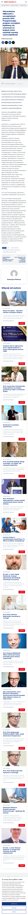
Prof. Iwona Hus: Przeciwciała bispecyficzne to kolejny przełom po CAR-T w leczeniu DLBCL (14, 388)
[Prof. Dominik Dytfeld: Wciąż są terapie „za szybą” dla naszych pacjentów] (14, 449)
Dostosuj (14, 907)
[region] (14, 896)
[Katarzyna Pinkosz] (2, 84)
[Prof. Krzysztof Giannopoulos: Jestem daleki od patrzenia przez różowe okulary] (14, 486)
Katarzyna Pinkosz (10, 83)
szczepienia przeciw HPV (9, 252)
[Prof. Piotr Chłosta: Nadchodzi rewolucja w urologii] (14, 602)
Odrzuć (14, 911)
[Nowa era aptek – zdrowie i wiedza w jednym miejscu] (14, 298)
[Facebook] (2, 42)
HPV (8, 247)
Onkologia (23, 5)
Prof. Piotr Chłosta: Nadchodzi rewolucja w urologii (11, 616)
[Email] (13, 42)
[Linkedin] (9, 42)
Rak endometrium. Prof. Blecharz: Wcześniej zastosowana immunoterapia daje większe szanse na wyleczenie (14, 695)
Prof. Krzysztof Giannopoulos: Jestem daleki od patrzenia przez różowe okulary (14, 501)
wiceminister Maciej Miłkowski (11, 250)
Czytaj (22, 323)
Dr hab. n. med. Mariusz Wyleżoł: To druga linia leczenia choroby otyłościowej (12, 850)
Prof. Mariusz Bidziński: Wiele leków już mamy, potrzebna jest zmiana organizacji (11, 655)
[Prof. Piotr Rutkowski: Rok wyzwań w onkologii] (14, 758)
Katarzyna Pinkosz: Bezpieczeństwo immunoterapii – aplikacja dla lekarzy (14, 810)
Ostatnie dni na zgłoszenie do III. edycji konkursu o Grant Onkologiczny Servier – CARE (13, 348)
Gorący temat (14, 5)
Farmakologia (7, 689)
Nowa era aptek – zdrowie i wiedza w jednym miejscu (13, 311)
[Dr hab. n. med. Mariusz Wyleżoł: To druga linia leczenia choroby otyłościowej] (14, 835)
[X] (6, 42)
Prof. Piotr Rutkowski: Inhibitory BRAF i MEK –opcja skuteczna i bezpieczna (13, 734)
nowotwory (14, 247)
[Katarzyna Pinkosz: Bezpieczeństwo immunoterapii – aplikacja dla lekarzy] (14, 795)
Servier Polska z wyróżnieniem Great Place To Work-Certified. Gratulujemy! (14, 539)
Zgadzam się (14, 903)
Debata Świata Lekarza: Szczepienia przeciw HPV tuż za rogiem (8, 259)
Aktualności (5, 5)
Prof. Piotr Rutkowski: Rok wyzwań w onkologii (12, 771)
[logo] (10, 2)
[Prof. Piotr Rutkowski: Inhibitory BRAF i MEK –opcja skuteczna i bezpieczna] (14, 720)
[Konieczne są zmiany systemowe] (14, 412)
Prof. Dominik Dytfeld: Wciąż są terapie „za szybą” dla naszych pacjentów (13, 463)
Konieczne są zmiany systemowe (11, 425)
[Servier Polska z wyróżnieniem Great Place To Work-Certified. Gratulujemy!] (14, 525)
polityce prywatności (13, 900)
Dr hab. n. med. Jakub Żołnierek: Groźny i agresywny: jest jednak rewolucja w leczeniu (11, 577)
